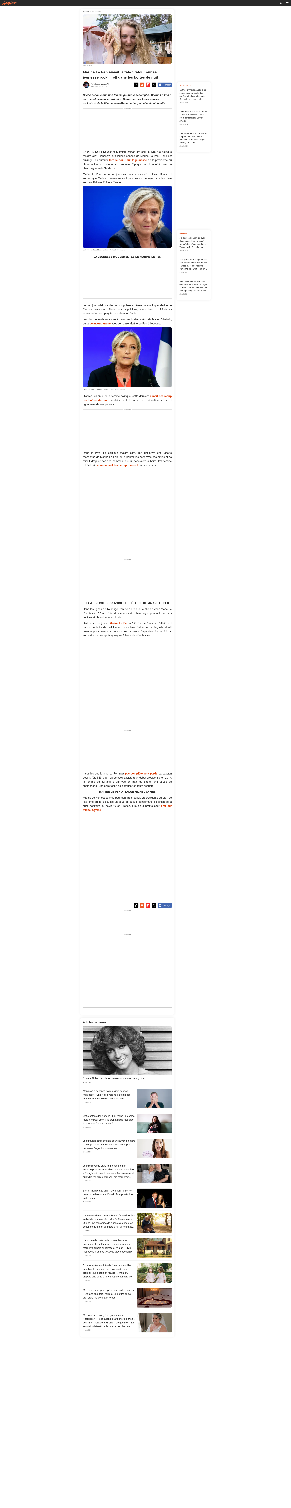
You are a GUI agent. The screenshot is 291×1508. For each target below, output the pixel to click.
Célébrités (96, 11)
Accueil (86, 11)
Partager (167, 84)
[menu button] (287, 3)
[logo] (9, 3)
